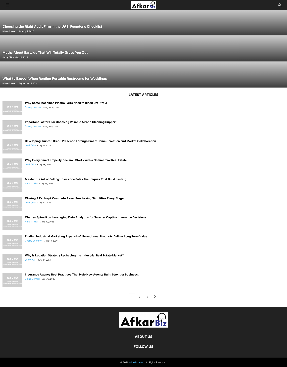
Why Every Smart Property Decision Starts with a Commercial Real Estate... (77, 160)
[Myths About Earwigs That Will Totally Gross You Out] (143, 48)
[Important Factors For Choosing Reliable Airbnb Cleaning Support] (12, 127)
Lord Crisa (30, 145)
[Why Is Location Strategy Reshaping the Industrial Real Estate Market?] (12, 261)
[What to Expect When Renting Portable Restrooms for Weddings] (143, 75)
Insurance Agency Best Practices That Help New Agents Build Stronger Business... (82, 274)
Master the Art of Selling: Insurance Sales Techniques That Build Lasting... (77, 179)
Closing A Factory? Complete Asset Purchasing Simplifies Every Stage (74, 198)
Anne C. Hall (31, 183)
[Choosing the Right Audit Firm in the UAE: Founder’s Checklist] (143, 22)
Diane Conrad (9, 31)
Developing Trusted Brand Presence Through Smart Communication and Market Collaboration (90, 141)
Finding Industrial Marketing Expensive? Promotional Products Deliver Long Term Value (86, 236)
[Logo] (143, 326)
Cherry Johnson (33, 107)
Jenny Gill (7, 57)
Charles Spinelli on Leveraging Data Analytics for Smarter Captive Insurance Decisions (85, 217)
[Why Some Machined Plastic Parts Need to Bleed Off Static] (12, 108)
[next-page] (155, 297)
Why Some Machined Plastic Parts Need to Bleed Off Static (66, 103)
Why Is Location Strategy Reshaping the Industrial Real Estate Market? (74, 255)
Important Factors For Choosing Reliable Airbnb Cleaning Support (71, 122)
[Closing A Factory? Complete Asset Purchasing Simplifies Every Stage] (12, 204)
